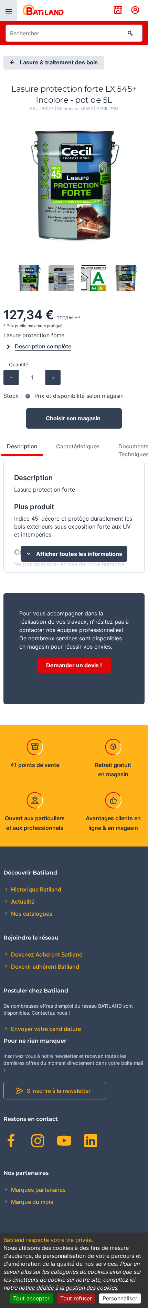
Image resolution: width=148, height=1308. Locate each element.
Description (22, 446)
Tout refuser (76, 1298)
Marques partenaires (38, 1189)
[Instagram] (37, 1142)
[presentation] (8, 10)
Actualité (22, 901)
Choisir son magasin (73, 418)
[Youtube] (64, 1142)
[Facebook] (11, 1142)
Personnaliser (120, 1298)
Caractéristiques (78, 446)
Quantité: (19, 364)
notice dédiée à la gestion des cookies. (68, 1287)
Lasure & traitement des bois (59, 62)
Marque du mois (31, 1201)
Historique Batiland (35, 889)
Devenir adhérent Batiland (44, 966)
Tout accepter (31, 1298)
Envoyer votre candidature (45, 1028)
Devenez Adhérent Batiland (46, 954)
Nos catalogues (31, 913)
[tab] (74, 452)
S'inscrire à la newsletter (59, 1090)
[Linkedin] (90, 1142)
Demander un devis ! (74, 665)
